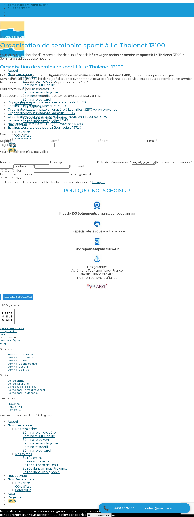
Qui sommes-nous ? (12, 328)
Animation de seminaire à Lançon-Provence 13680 (45, 124)
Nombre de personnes (174, 162)
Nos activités (18, 476)
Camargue (14, 409)
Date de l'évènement (114, 162)
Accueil (13, 70)
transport (77, 166)
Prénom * (103, 141)
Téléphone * (9, 145)
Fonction (7, 162)
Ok (89, 515)
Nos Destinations (21, 479)
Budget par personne (17, 174)
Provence (22, 132)
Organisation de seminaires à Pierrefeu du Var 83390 (47, 102)
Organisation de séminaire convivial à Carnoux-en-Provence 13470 (57, 117)
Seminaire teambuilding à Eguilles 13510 (38, 120)
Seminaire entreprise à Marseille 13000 (37, 106)
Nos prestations (20, 425)
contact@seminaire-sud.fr (163, 508)
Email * (152, 141)
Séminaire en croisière (21, 354)
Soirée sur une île (18, 383)
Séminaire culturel (37, 99)
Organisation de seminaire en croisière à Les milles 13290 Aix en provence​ (62, 109)
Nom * (54, 141)
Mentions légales (10, 340)
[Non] (113, 515)
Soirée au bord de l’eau (22, 386)
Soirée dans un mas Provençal (26, 389)
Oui (7, 170)
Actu (11, 143)
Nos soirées (23, 454)
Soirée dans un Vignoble (23, 392)
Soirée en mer (16, 380)
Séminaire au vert (18, 360)
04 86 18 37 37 (123, 508)
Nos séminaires (26, 429)
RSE (2, 334)
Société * (6, 141)
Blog (3, 343)
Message (57, 162)
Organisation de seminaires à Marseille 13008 (41, 113)
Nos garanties (8, 331)
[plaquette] (16, 299)
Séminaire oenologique (40, 92)
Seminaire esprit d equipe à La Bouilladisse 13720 (44, 127)
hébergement (80, 174)
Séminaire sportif (18, 366)
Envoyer (98, 182)
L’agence (14, 497)
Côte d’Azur (15, 406)
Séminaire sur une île (39, 85)
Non (18, 170)
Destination (24, 166)
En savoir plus (102, 515)
